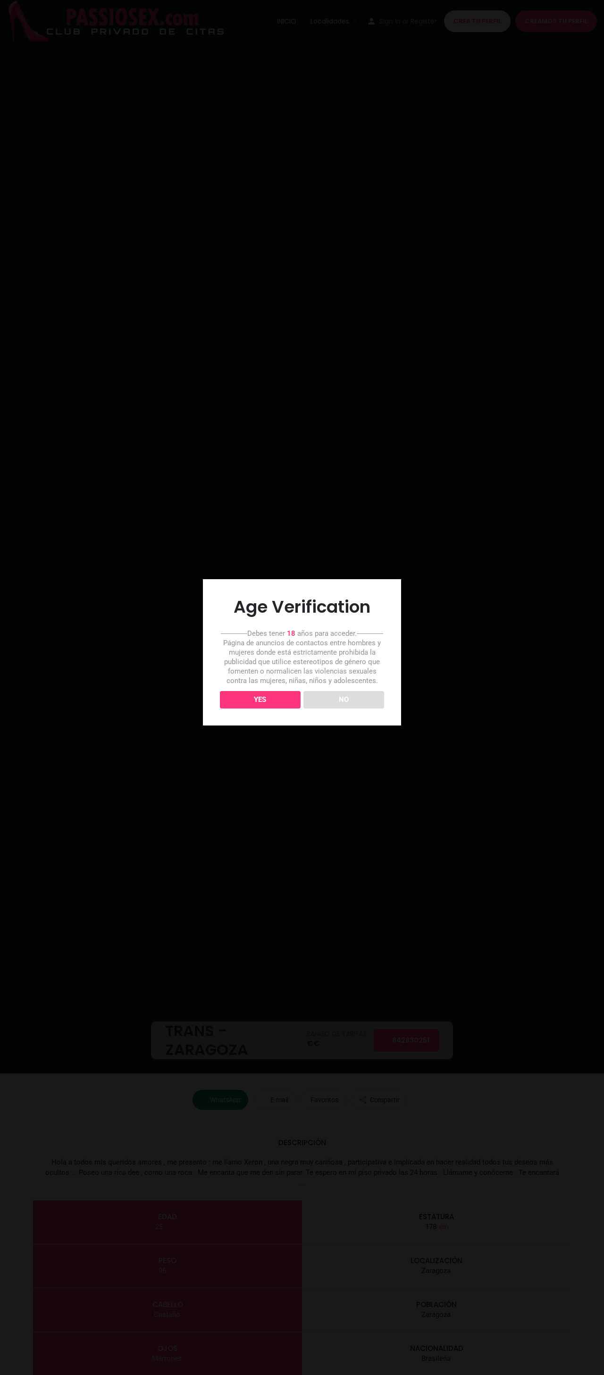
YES (260, 699)
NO (344, 699)
